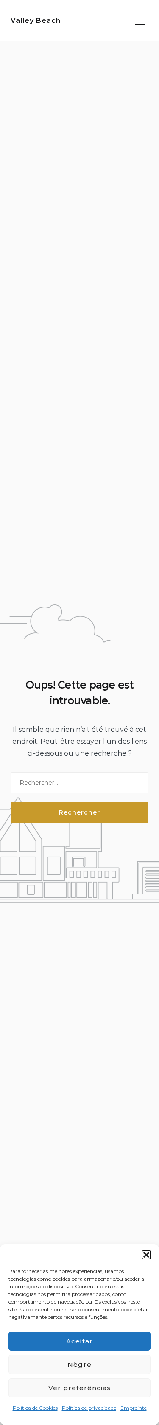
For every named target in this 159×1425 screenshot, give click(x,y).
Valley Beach (36, 21)
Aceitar (79, 1341)
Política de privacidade (89, 1408)
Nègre (79, 1364)
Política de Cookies (35, 1408)
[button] (146, 1255)
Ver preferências (79, 1388)
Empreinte (133, 1408)
